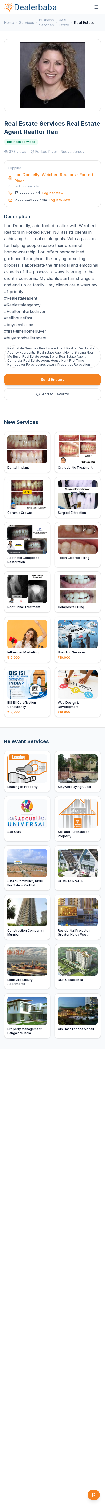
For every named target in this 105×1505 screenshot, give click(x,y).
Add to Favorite (55, 394)
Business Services (46, 22)
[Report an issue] (94, 1495)
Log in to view (52, 193)
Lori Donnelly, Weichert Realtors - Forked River (53, 177)
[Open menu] (96, 7)
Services (26, 22)
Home (9, 22)
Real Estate (64, 22)
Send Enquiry (52, 379)
